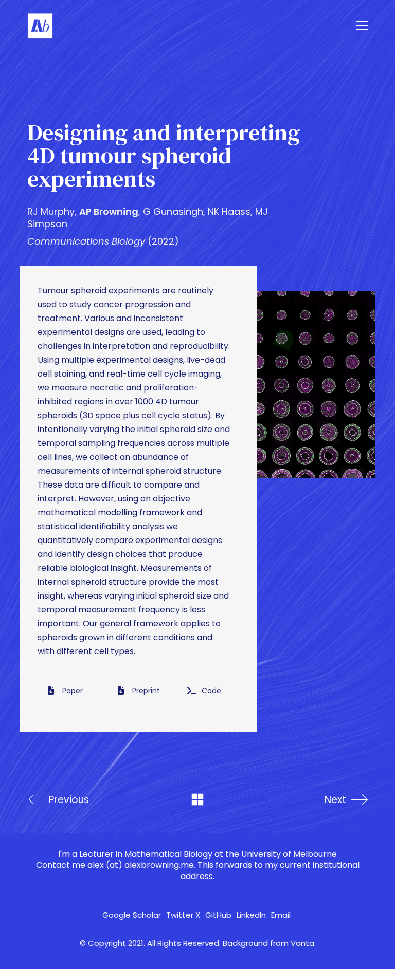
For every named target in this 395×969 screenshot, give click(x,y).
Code (211, 690)
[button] (362, 25)
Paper (72, 690)
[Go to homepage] (40, 26)
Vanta (302, 943)
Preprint (146, 690)
